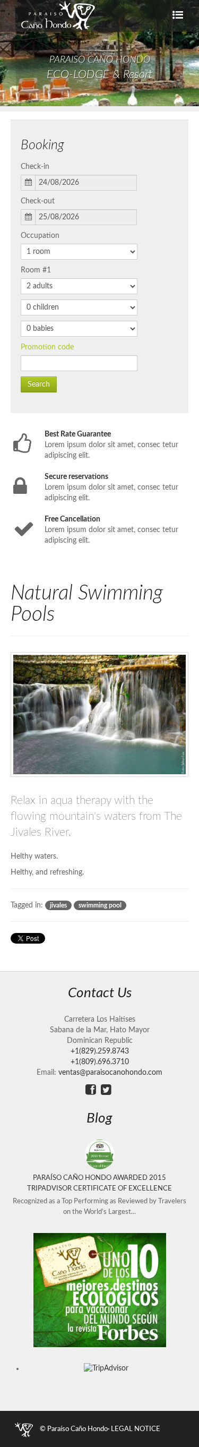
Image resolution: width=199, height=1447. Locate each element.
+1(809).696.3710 (100, 1062)
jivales (58, 905)
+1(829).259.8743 (100, 1051)
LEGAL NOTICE (135, 1429)
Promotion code (47, 347)
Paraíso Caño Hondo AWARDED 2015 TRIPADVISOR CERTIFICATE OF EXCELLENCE (99, 1183)
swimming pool (100, 905)
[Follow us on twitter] (106, 1090)
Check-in (35, 166)
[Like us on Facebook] (90, 1090)
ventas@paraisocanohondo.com (110, 1072)
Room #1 (36, 270)
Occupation (40, 235)
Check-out (38, 201)
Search (39, 384)
